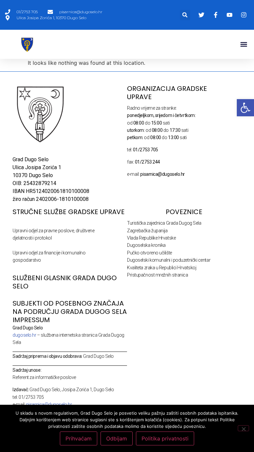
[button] (185, 15)
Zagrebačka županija (147, 230)
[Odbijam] (243, 428)
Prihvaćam (78, 438)
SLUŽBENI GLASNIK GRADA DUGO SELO (65, 282)
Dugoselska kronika (146, 245)
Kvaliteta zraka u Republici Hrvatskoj (161, 267)
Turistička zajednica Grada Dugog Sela (164, 223)
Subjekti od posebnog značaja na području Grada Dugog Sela (70, 307)
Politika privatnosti (165, 438)
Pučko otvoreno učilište (149, 252)
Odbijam (116, 438)
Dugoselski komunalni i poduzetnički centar (168, 260)
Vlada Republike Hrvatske (151, 238)
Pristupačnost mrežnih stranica (157, 275)
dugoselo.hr (24, 335)
